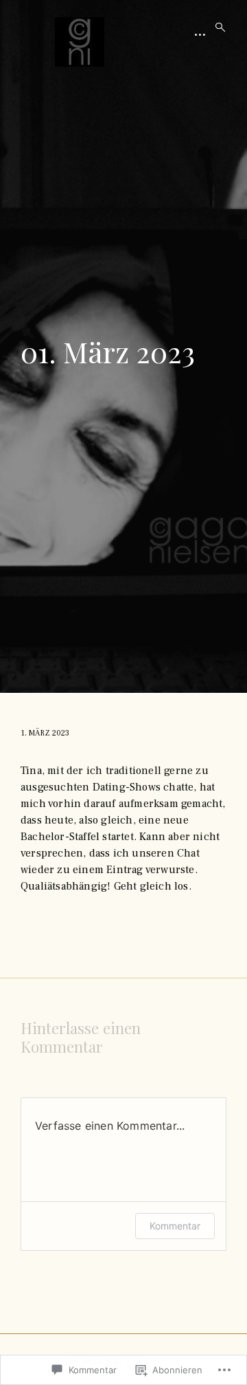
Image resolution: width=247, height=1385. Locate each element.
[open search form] (216, 27)
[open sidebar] (200, 34)
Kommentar (175, 1226)
